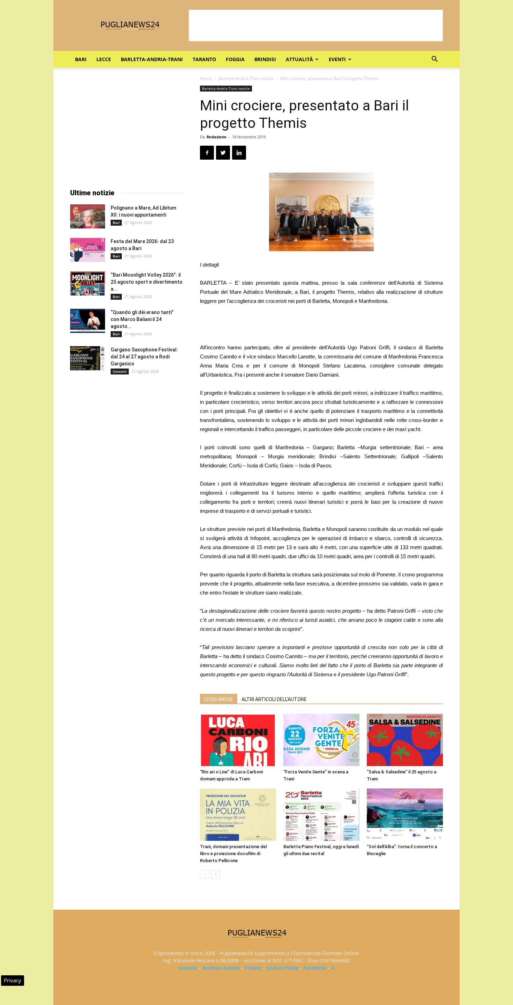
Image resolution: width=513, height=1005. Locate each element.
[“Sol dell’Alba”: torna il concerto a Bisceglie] (405, 814)
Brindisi (265, 59)
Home (206, 78)
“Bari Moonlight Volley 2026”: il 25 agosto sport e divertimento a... (147, 282)
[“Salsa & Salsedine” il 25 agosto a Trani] (405, 740)
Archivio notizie (221, 967)
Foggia (235, 59)
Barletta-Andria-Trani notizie (246, 78)
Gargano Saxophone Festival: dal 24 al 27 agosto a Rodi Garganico (144, 356)
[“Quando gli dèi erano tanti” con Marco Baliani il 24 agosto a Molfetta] (87, 321)
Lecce (103, 59)
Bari (81, 59)
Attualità (299, 59)
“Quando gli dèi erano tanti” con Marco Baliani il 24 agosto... (142, 319)
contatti (188, 967)
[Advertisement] (316, 25)
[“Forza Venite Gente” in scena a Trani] (321, 740)
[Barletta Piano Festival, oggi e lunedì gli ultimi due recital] (321, 814)
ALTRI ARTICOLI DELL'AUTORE (274, 699)
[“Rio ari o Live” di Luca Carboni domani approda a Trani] (238, 740)
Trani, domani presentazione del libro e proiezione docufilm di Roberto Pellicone (233, 853)
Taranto (204, 59)
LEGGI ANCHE (218, 699)
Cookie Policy (282, 967)
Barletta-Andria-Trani (152, 59)
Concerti (120, 371)
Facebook (315, 967)
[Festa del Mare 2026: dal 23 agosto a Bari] (87, 250)
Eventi (337, 59)
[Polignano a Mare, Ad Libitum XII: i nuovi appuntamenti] (87, 216)
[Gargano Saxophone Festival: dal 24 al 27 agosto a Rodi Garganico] (87, 358)
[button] (434, 60)
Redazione (216, 136)
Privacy (253, 967)
